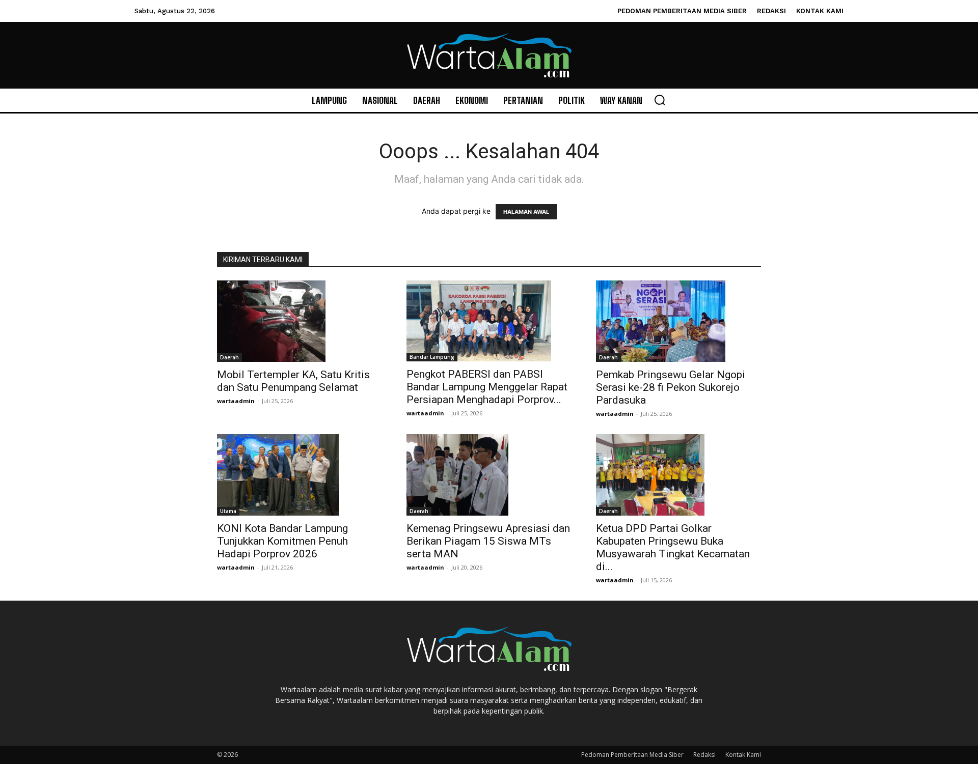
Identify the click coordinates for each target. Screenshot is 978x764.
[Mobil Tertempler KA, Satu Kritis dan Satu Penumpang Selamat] (299, 321)
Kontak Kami (743, 754)
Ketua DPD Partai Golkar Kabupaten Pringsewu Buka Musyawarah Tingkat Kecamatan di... (673, 547)
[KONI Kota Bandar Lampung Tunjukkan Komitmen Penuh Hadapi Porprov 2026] (299, 475)
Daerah (229, 357)
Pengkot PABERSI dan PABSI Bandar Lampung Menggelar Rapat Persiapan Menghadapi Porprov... (486, 387)
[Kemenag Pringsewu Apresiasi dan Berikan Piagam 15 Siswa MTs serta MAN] (489, 475)
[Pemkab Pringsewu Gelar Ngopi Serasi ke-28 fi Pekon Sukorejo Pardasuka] (678, 321)
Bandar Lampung (432, 356)
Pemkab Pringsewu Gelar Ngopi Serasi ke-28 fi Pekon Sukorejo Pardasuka (670, 387)
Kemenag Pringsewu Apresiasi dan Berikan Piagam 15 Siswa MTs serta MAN (488, 541)
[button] (659, 100)
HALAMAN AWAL (526, 211)
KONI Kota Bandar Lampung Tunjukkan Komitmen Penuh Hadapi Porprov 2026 (282, 541)
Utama (228, 511)
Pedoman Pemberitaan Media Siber (632, 754)
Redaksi (704, 754)
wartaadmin (236, 401)
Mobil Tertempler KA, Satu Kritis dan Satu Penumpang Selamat (293, 381)
